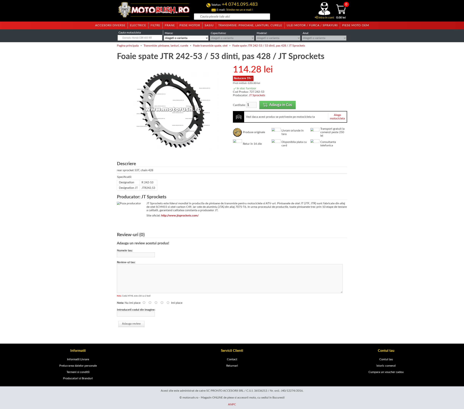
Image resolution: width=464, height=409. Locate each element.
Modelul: (262, 33)
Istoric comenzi (386, 365)
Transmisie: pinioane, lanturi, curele (250, 25)
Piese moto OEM (355, 25)
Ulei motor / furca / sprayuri (312, 25)
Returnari (232, 365)
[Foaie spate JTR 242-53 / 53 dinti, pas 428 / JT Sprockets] (173, 154)
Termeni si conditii (78, 372)
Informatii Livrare (78, 359)
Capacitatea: (218, 33)
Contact (232, 359)
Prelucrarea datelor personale (78, 365)
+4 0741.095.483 (240, 4)
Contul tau (386, 359)
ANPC (232, 404)
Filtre (155, 25)
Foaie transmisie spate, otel (210, 45)
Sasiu (209, 25)
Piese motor (189, 25)
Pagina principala (128, 45)
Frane (170, 25)
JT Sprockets (257, 95)
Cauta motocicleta (130, 32)
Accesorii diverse (110, 25)
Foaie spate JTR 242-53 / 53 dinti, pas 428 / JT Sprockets (268, 45)
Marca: (169, 33)
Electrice (138, 25)
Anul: (306, 33)
